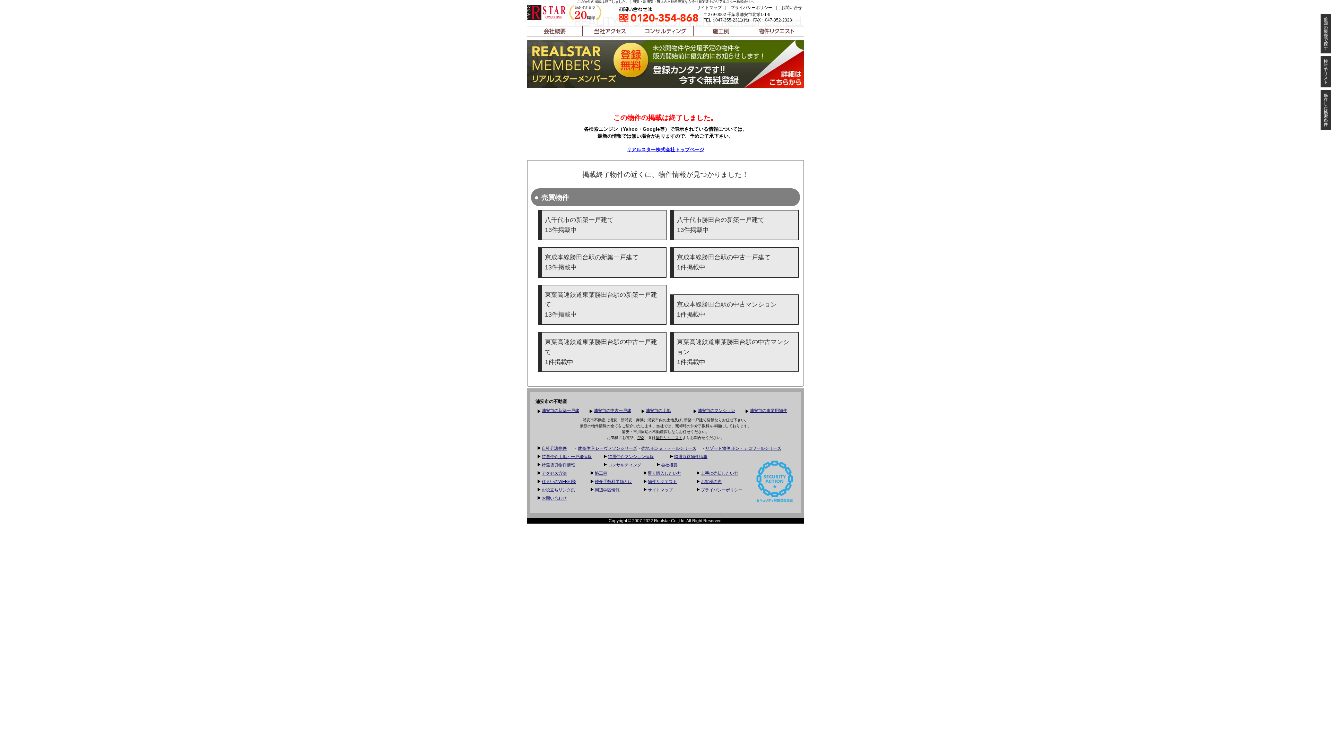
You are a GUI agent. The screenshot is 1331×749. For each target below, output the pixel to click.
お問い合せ (791, 7)
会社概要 (669, 465)
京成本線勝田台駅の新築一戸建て (591, 262)
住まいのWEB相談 (559, 481)
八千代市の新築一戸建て (579, 224)
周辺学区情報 (607, 490)
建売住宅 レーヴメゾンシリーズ (607, 448)
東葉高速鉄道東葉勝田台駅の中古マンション (733, 351)
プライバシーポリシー (751, 7)
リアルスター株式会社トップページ (665, 149)
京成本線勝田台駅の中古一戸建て (724, 262)
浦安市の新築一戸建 (560, 410)
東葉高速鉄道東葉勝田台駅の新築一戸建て (601, 304)
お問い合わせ (554, 498)
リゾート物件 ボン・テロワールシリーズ (743, 448)
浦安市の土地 (658, 410)
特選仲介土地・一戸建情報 (567, 456)
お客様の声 (711, 481)
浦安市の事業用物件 (768, 410)
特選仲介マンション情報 (631, 456)
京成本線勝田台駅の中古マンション (727, 309)
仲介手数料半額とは (613, 481)
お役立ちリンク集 (558, 490)
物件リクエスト (669, 438)
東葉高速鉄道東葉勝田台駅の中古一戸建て (601, 351)
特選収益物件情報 (690, 456)
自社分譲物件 (554, 448)
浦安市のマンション (716, 410)
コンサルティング (624, 465)
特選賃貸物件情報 (558, 465)
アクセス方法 (554, 473)
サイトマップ (709, 7)
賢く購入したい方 (664, 473)
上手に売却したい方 (719, 473)
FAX (640, 438)
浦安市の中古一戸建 (612, 410)
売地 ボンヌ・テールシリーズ (668, 448)
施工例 (601, 473)
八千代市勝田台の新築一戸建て (720, 224)
